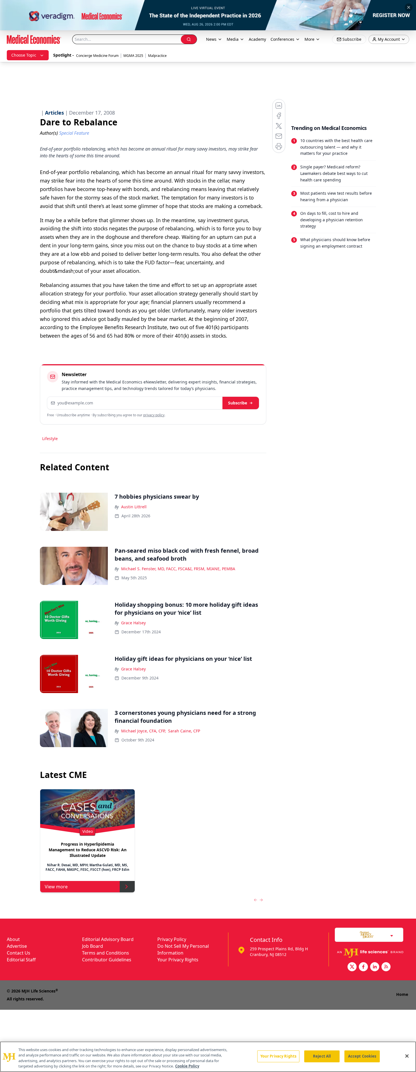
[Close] (407, 1056)
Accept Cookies (362, 1056)
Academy (257, 39)
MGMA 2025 (133, 55)
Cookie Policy (187, 1066)
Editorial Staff (21, 960)
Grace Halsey (133, 622)
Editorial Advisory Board (108, 939)
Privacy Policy (171, 939)
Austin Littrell (134, 506)
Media (233, 39)
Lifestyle (50, 438)
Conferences (282, 39)
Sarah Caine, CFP (184, 731)
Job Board (92, 946)
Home (402, 994)
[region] (208, 1056)
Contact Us (18, 953)
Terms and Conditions (105, 953)
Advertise (17, 946)
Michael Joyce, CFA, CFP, (143, 731)
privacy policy (153, 415)
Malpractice (157, 55)
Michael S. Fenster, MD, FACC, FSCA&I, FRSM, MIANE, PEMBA (178, 568)
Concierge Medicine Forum (97, 55)
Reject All (322, 1056)
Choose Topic (23, 55)
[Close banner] (409, 7)
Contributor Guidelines (106, 960)
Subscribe (237, 403)
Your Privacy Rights (177, 960)
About (13, 939)
